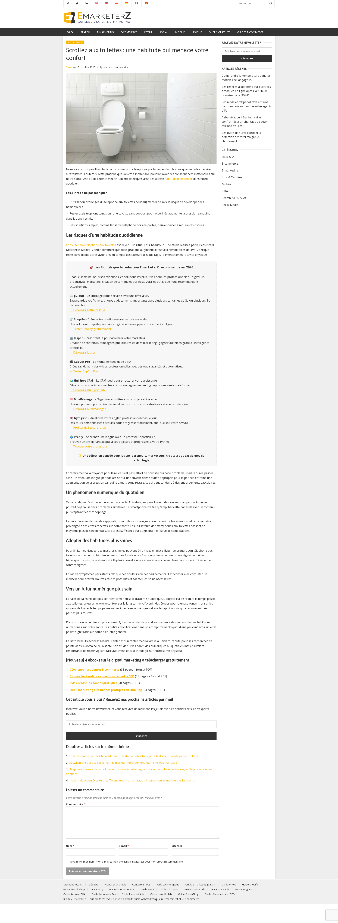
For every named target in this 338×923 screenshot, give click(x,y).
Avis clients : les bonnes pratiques (93, 683)
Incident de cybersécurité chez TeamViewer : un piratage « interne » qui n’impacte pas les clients (132, 780)
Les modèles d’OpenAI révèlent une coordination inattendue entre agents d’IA (247, 106)
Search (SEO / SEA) (234, 198)
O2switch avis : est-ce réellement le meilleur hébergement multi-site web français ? (123, 763)
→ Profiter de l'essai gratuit (88, 428)
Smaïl (69, 67)
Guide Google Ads (194, 889)
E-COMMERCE (129, 32)
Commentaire (76, 804)
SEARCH (85, 32)
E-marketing (230, 170)
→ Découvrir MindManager (88, 409)
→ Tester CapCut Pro (84, 371)
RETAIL (148, 32)
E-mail (124, 846)
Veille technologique (168, 884)
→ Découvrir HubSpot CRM (88, 390)
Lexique (197, 32)
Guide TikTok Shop (74, 889)
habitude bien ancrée (179, 179)
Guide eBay (147, 889)
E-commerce (230, 163)
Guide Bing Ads (244, 889)
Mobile (226, 184)
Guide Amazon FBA (74, 894)
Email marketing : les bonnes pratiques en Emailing (106, 690)
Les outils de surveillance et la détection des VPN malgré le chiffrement (241, 137)
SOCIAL (163, 32)
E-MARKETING (105, 32)
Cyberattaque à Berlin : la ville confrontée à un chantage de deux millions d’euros (244, 121)
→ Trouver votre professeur (88, 446)
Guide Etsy (97, 889)
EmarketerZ (79, 899)
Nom (70, 846)
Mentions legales (73, 884)
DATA (70, 32)
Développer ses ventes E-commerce (95, 669)
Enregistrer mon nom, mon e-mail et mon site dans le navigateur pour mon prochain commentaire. (126, 861)
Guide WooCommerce (121, 889)
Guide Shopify (250, 884)
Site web (177, 846)
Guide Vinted (229, 884)
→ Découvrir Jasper (82, 352)
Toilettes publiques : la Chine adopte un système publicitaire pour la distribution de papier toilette (133, 756)
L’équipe (93, 884)
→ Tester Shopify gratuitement (90, 329)
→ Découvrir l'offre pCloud (87, 310)
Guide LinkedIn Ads (161, 894)
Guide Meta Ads (220, 889)
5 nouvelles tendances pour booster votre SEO (102, 676)
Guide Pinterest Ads (133, 894)
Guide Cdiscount (169, 889)
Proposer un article (115, 884)
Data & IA (228, 157)
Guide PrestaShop (188, 894)
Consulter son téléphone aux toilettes (91, 245)
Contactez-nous (141, 884)
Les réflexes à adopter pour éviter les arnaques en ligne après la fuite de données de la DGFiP (246, 91)
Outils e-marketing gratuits (200, 884)
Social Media (75, 42)
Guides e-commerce (250, 32)
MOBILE (180, 32)
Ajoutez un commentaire (114, 67)
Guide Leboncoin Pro (104, 894)
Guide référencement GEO (220, 894)
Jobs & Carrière (232, 177)
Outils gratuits (219, 32)
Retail (225, 191)
